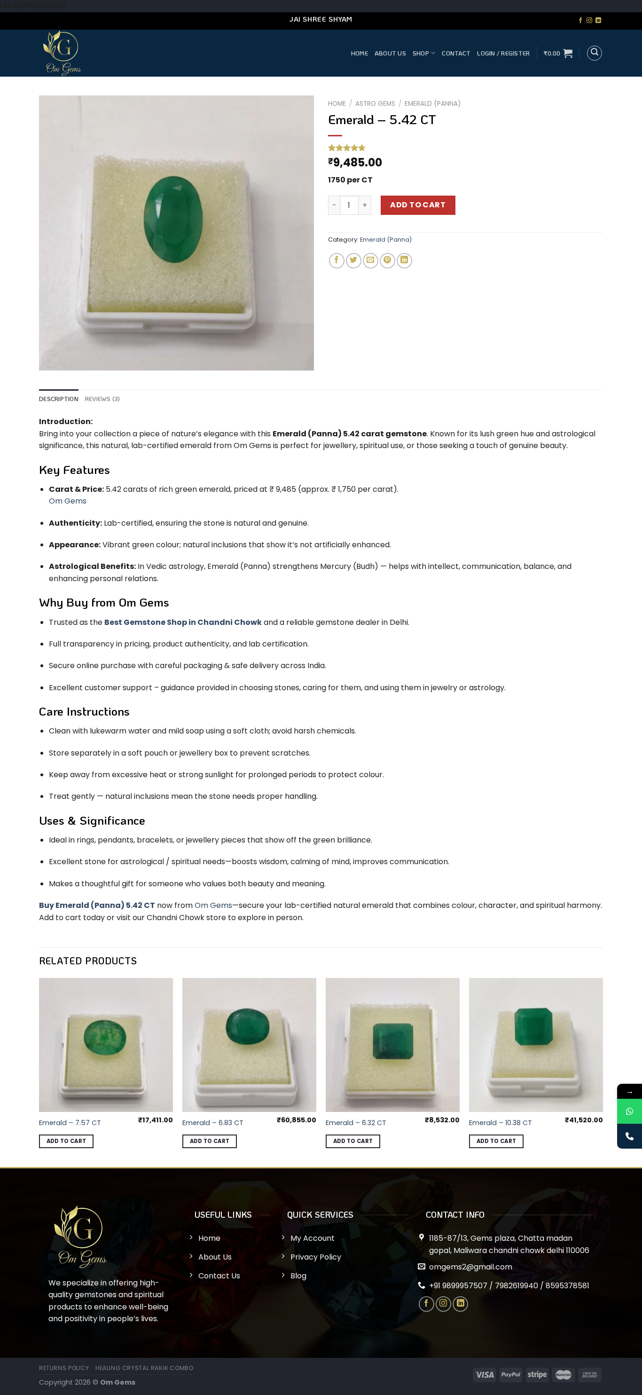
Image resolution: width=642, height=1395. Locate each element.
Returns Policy (64, 1368)
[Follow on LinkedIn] (598, 20)
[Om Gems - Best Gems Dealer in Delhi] (140, 53)
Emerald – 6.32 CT (356, 1123)
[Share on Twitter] (353, 260)
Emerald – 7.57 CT (70, 1123)
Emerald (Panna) (433, 103)
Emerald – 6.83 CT (212, 1123)
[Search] (594, 53)
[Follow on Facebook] (580, 20)
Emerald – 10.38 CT (500, 1123)
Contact (456, 53)
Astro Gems (375, 103)
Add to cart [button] (66, 1141)
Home (359, 53)
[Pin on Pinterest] (387, 260)
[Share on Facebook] (336, 260)
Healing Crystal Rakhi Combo (144, 1368)
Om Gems (213, 905)
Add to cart (418, 204)
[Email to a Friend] (370, 260)
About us (390, 53)
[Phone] (629, 1136)
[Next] (602, 1071)
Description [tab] (58, 398)
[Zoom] (51, 359)
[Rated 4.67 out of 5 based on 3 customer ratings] (465, 147)
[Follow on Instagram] (589, 20)
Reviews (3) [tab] (102, 398)
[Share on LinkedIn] (404, 260)
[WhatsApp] (629, 1111)
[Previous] (39, 1071)
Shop (421, 53)
